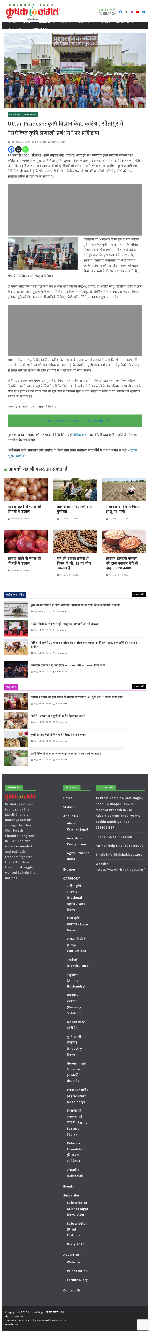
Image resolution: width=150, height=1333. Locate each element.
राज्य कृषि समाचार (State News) (22, 114)
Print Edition (77, 1271)
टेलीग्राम (21, 456)
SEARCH (28, 22)
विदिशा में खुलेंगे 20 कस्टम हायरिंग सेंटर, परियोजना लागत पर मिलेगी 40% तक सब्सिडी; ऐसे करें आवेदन (84, 645)
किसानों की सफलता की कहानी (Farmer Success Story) (78, 1122)
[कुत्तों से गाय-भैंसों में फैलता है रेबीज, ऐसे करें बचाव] (16, 739)
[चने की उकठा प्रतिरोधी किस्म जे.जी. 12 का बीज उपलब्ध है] (75, 532)
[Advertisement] (75, 210)
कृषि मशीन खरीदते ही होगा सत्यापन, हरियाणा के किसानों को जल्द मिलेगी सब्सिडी (75, 605)
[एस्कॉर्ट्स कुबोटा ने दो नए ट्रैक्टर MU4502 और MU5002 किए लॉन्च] (16, 669)
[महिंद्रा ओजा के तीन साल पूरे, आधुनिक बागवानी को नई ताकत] (16, 628)
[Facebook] (11, 149)
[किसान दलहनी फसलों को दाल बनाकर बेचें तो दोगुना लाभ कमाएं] (124, 532)
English (103, 10)
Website (73, 1262)
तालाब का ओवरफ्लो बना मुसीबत (74, 509)
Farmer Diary (77, 1280)
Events (105, 22)
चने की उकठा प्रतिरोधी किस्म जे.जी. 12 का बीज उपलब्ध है (74, 563)
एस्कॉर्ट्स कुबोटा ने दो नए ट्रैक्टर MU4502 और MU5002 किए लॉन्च (68, 666)
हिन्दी (112, 10)
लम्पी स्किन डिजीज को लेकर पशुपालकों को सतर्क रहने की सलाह (66, 754)
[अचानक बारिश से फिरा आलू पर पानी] (124, 480)
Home (13, 22)
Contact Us (40, 28)
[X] (18, 149)
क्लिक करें (80, 435)
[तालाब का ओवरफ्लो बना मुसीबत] (75, 480)
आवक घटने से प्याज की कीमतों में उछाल (24, 509)
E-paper (66, 22)
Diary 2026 (76, 1244)
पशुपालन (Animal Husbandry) (76, 981)
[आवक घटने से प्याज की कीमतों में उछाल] (26, 480)
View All (139, 594)
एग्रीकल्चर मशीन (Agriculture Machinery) (77, 1096)
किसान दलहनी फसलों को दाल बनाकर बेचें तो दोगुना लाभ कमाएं (122, 563)
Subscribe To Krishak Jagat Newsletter (77, 1209)
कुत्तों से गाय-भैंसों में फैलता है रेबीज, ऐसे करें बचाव (58, 735)
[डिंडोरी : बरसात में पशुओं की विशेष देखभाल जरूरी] (16, 720)
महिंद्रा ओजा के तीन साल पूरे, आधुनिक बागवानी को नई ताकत (64, 624)
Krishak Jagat (58, 142)
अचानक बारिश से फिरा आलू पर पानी (122, 509)
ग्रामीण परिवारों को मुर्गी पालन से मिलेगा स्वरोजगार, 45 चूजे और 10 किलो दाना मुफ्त (77, 697)
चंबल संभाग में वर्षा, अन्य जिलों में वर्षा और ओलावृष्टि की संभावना (79, 420)
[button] (53, 22)
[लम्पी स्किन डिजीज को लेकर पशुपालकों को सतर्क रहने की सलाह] (16, 758)
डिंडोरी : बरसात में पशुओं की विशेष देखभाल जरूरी (58, 716)
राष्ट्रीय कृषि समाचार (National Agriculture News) (76, 897)
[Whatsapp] (25, 149)
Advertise (16, 28)
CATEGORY (84, 22)
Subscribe (123, 22)
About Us (44, 22)
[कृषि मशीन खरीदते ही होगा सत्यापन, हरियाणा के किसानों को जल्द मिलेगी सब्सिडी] (16, 609)
